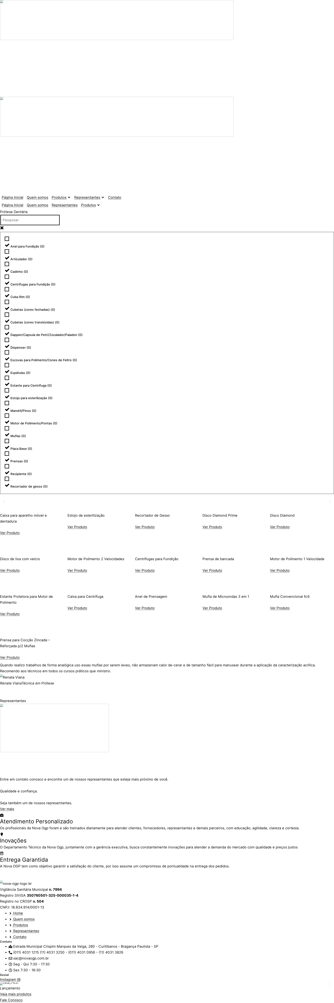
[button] (61, 197)
